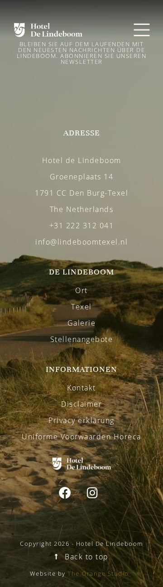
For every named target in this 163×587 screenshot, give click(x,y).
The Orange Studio (98, 573)
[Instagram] (92, 493)
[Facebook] (65, 493)
